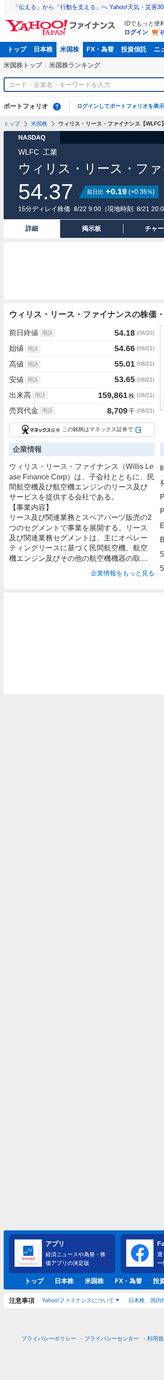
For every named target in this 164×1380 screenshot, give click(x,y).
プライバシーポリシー (48, 1338)
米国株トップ (23, 65)
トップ (16, 49)
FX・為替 (100, 49)
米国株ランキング (74, 65)
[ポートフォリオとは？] (57, 106)
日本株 (43, 49)
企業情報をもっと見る (122, 573)
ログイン (136, 32)
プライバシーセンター (111, 1338)
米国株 (69, 49)
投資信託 (134, 49)
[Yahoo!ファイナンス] (62, 22)
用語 (47, 333)
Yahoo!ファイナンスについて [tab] (78, 1300)
